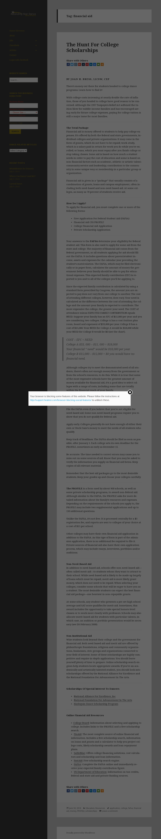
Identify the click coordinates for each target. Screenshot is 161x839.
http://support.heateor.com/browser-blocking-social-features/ (61, 400)
